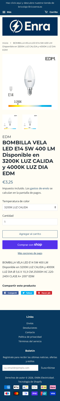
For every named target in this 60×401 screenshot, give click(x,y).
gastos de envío (39, 188)
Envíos (30, 323)
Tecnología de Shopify (30, 381)
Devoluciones (30, 327)
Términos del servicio (30, 341)
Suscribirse (48, 367)
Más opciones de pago (30, 253)
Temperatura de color (16, 201)
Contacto (30, 332)
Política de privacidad (30, 336)
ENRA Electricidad (44, 377)
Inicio (5, 43)
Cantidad (7, 215)
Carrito (53, 12)
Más (8, 12)
